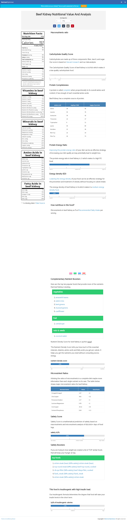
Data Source (40, 203)
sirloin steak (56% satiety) (64, 477)
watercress (60, 301)
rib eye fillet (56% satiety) (64, 470)
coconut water (61, 336)
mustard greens (62, 308)
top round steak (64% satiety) (65, 467)
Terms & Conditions (6, 519)
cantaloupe (60, 323)
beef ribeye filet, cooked (83, 470)
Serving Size (63, 18)
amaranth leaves (62, 297)
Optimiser (7, 2)
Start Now (84, 6)
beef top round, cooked (86, 467)
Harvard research (72, 62)
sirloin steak (79, 477)
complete (66, 90)
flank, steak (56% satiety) (64, 473)
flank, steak (78, 473)
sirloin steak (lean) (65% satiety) (66, 463)
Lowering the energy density (60, 178)
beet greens (60, 304)
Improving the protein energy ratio (62, 150)
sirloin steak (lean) (86, 463)
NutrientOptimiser (110, 519)
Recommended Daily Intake (89, 210)
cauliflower (60, 311)
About (13, 519)
